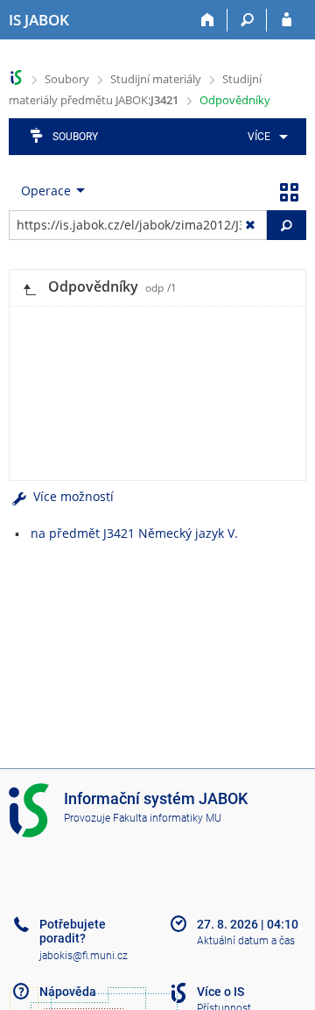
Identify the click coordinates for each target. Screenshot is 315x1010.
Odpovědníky (235, 100)
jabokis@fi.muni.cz (83, 956)
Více (259, 137)
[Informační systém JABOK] (16, 77)
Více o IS (220, 992)
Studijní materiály (155, 79)
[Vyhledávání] (247, 20)
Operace (46, 190)
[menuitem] (264, 136)
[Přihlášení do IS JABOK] (286, 20)
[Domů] (208, 20)
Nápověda (67, 992)
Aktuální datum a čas (246, 941)
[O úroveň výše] (29, 288)
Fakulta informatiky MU (167, 818)
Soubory (67, 79)
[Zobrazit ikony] (288, 190)
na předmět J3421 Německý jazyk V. (134, 533)
